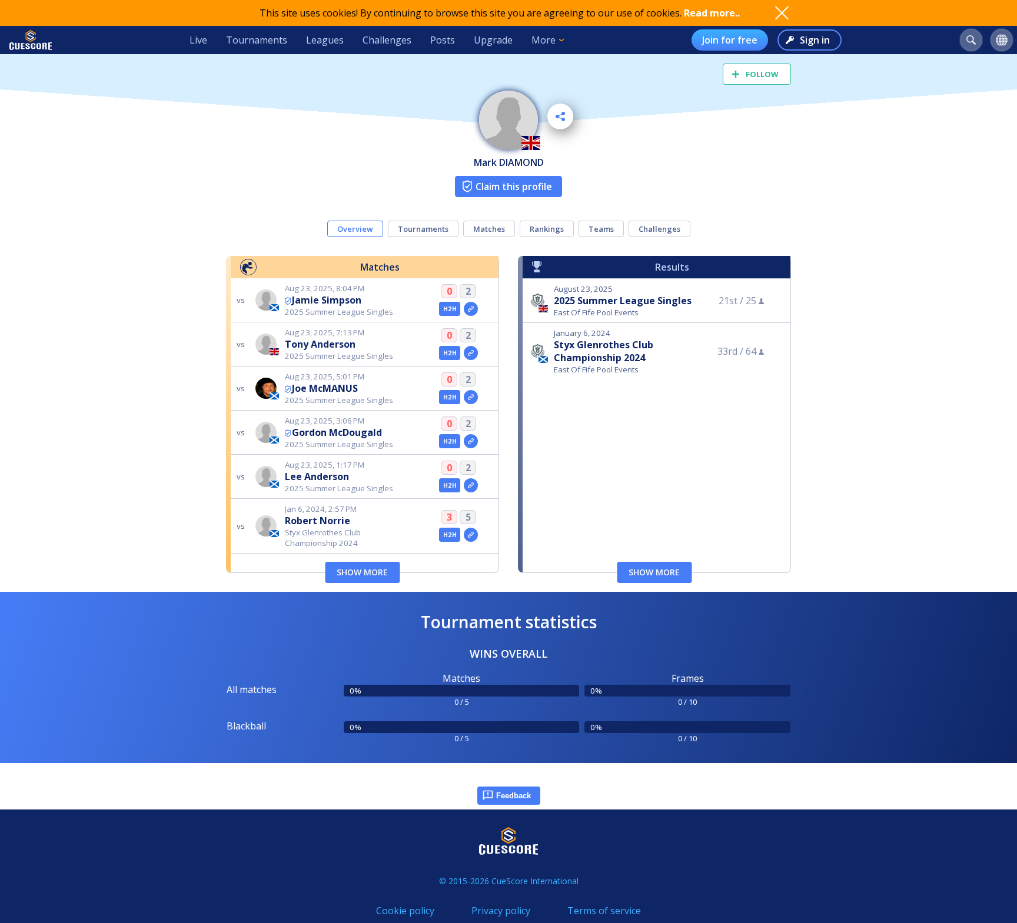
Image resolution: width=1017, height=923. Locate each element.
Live (198, 40)
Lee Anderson (317, 476)
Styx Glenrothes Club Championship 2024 (603, 351)
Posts (442, 40)
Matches (489, 229)
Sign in (815, 40)
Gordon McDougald (337, 432)
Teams (601, 229)
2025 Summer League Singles (623, 300)
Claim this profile (514, 186)
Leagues (325, 40)
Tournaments (256, 40)
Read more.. (712, 12)
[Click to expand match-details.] (471, 309)
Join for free (729, 40)
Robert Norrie (317, 520)
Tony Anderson (320, 344)
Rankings (547, 229)
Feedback (513, 795)
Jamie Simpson (326, 300)
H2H (450, 309)
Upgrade (493, 40)
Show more (362, 572)
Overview (355, 229)
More (543, 40)
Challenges (387, 40)
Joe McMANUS (325, 388)
